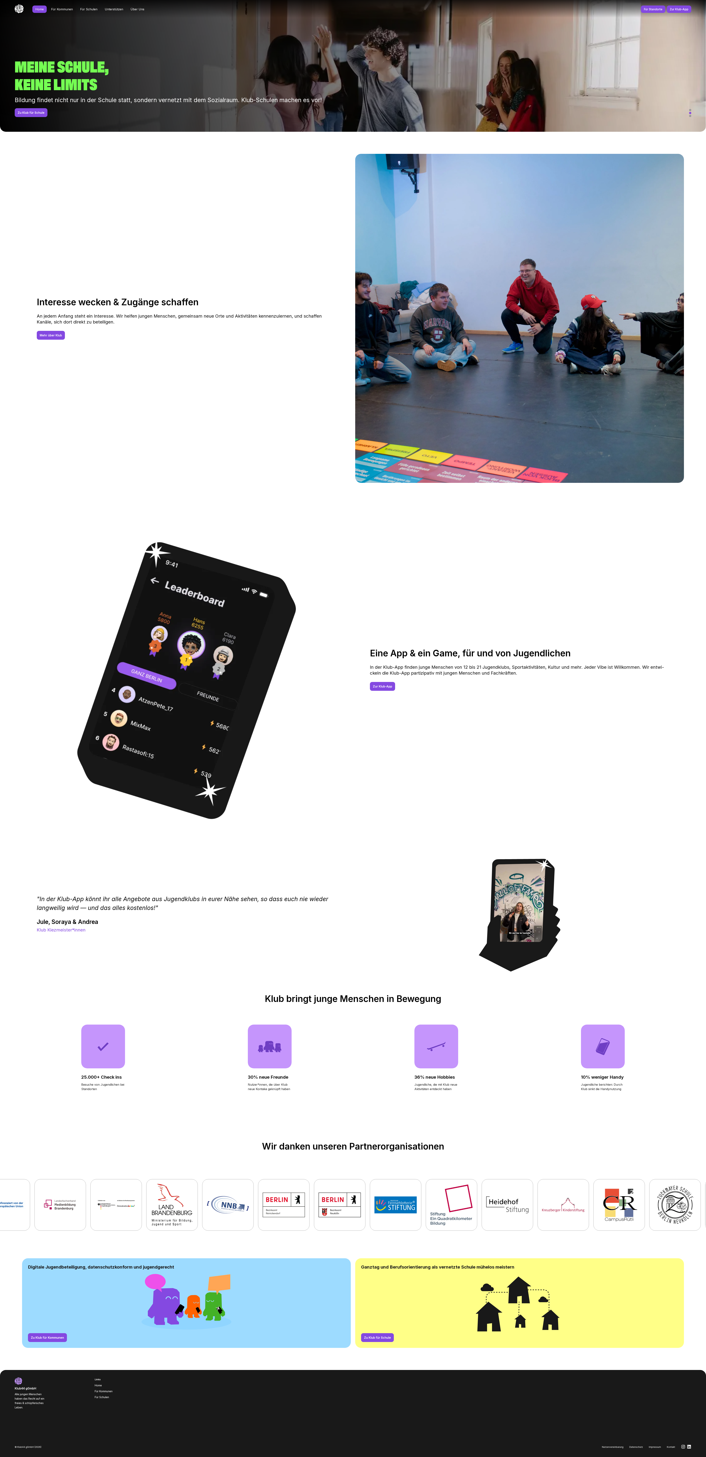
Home (39, 9)
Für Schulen (88, 9)
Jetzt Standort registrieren (37, 112)
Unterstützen (114, 9)
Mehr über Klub (51, 335)
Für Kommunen (62, 9)
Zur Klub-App (679, 9)
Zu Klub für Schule (377, 1337)
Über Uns (137, 9)
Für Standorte (653, 9)
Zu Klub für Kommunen (47, 1337)
